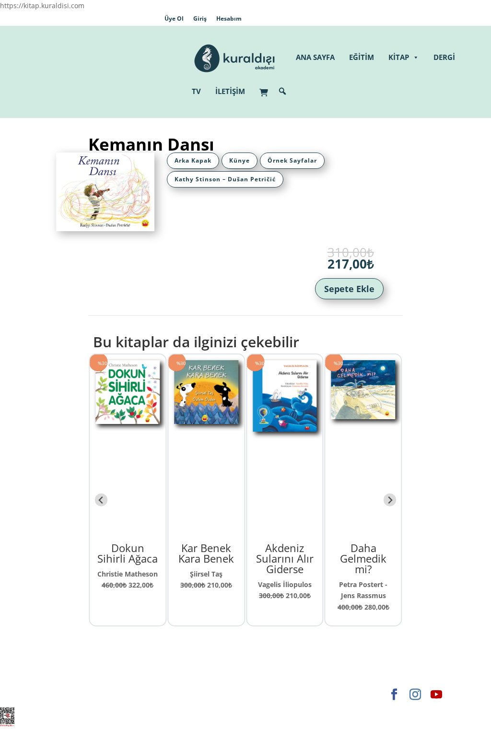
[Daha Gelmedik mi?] (314, 413)
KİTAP (398, 57)
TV (196, 91)
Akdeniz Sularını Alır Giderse (235, 558)
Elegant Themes (75, 694)
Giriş (200, 18)
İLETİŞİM (230, 91)
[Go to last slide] (101, 500)
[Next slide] (390, 500)
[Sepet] (266, 87)
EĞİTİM (361, 57)
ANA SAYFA (315, 57)
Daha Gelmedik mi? (314, 558)
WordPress (199, 694)
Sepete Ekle (349, 288)
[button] (282, 91)
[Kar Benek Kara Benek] (157, 418)
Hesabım (229, 18)
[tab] (193, 161)
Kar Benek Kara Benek (157, 553)
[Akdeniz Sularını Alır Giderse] (235, 426)
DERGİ (444, 57)
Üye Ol (174, 18)
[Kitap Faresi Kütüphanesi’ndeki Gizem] (392, 451)
